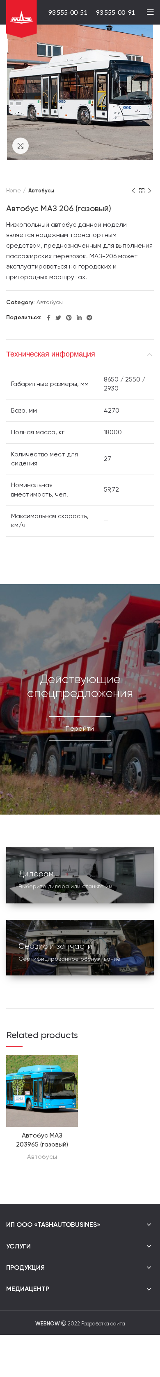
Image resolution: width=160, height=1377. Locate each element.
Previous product (133, 191)
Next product (150, 191)
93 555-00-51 (67, 12)
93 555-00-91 (115, 12)
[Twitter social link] (58, 317)
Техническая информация (50, 354)
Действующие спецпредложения (80, 686)
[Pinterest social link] (69, 317)
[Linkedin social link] (79, 317)
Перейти (80, 728)
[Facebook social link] (48, 317)
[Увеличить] (20, 146)
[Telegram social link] (89, 317)
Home (13, 190)
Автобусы (41, 190)
